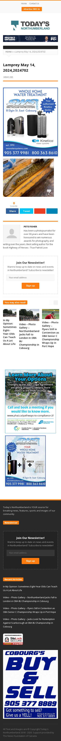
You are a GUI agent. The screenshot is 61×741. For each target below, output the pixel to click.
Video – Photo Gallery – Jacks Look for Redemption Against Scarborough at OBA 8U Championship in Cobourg (29, 623)
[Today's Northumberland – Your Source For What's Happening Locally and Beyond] (30, 26)
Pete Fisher (30, 226)
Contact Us (34, 3)
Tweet (26, 211)
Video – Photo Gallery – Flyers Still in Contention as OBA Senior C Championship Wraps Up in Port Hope (50, 334)
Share (12, 211)
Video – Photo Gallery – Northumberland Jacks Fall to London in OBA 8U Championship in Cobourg (29, 336)
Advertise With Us (32, 9)
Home (24, 3)
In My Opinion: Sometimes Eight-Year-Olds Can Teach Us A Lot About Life (9, 332)
